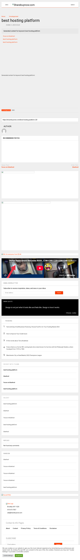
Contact (15, 528)
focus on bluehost (9, 36)
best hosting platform (10, 39)
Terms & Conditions (40, 528)
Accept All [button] (19, 555)
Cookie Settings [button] (8, 555)
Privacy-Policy (26, 528)
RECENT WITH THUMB (11, 364)
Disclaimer (53, 528)
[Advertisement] (40, 61)
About (8, 528)
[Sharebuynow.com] (22, 4)
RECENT (6, 398)
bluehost (75, 167)
